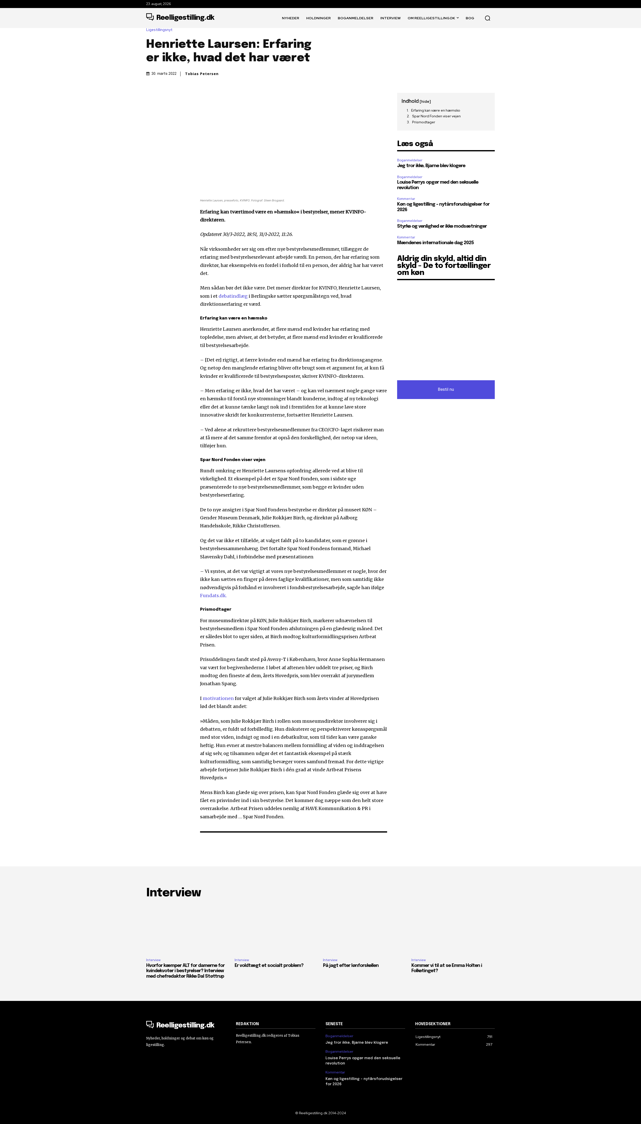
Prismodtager (423, 122)
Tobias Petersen (202, 74)
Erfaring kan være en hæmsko (435, 110)
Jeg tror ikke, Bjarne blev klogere (431, 166)
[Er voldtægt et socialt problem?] (276, 929)
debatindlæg (234, 296)
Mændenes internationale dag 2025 (435, 243)
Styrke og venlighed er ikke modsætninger (442, 226)
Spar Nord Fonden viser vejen (436, 116)
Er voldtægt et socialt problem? (269, 965)
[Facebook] (151, 98)
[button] (487, 18)
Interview (153, 960)
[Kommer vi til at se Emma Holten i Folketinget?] (453, 929)
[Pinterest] (174, 98)
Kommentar (406, 199)
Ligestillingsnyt (159, 30)
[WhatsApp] (186, 98)
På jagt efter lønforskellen (351, 965)
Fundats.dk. (213, 595)
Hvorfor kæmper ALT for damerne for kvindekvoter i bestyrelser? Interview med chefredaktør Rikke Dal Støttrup (185, 971)
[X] (163, 98)
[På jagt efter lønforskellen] (364, 929)
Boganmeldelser (409, 160)
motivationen (219, 698)
